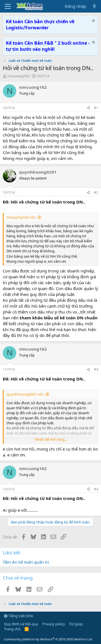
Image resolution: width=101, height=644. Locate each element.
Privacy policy (53, 623)
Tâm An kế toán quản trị (26, 562)
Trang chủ (12, 628)
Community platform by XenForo (48, 639)
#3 (96, 369)
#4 (96, 489)
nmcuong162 (18, 75)
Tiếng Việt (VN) (20, 615)
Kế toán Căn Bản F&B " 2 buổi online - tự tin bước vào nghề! (47, 46)
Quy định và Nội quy (21, 623)
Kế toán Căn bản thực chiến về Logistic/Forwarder (40, 24)
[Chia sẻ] (88, 108)
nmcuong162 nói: (21, 217)
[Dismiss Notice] (92, 21)
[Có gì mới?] (94, 6)
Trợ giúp (76, 623)
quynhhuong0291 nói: (24, 394)
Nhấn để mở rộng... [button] (51, 439)
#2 (96, 192)
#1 (96, 108)
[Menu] (7, 6)
